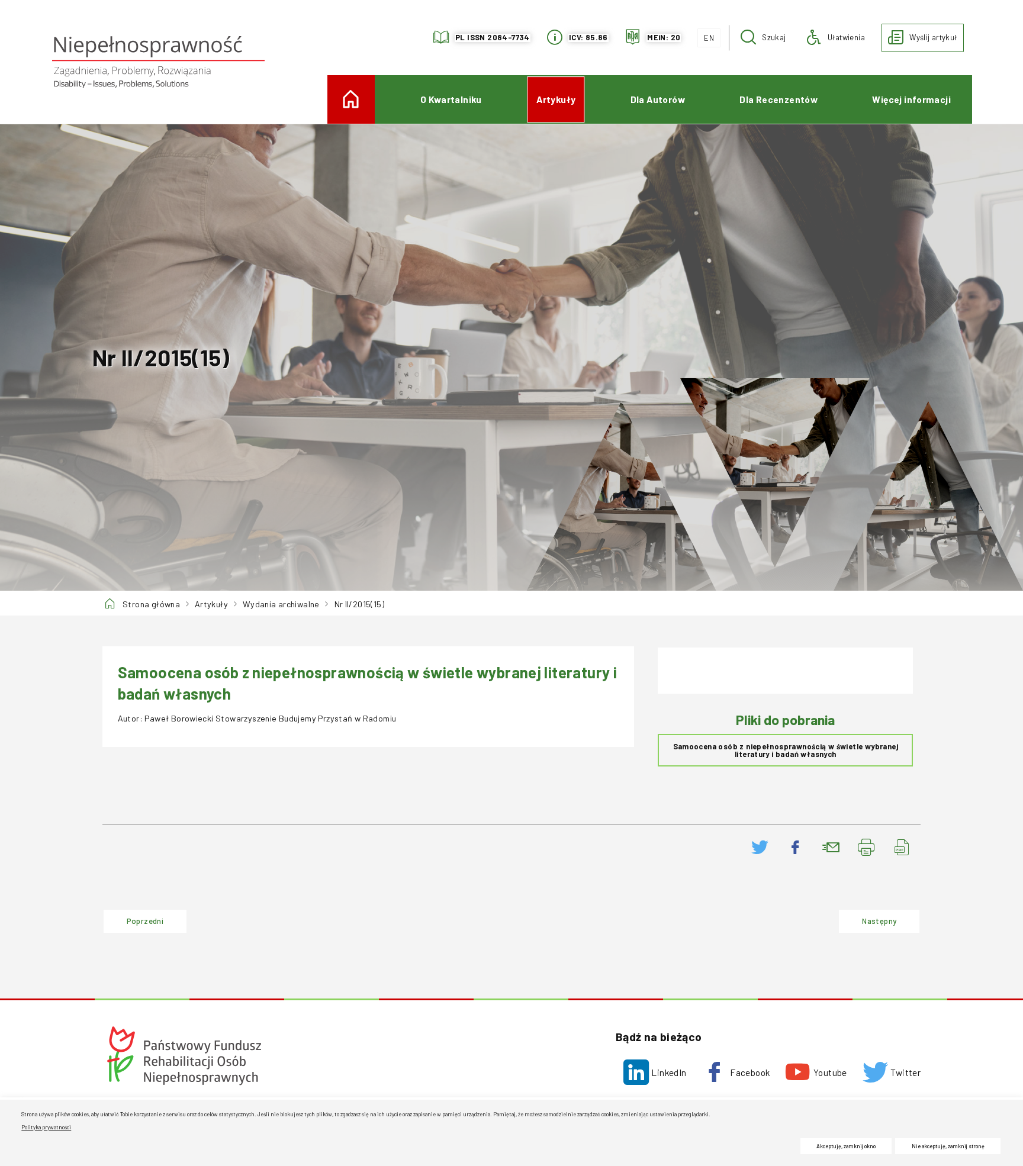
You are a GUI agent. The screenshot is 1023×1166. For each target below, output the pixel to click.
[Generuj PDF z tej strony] (902, 847)
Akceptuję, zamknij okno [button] (846, 1146)
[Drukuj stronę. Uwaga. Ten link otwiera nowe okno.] (867, 847)
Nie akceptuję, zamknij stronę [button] (948, 1146)
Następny (867, 917)
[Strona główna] (158, 62)
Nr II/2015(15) (359, 604)
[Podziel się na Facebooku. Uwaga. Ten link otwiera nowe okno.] (795, 847)
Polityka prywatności (46, 1127)
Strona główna (151, 604)
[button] (763, 38)
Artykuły (211, 604)
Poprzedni (133, 917)
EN (705, 35)
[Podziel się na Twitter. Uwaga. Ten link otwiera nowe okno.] (760, 847)
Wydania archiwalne (281, 604)
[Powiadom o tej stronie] (831, 847)
